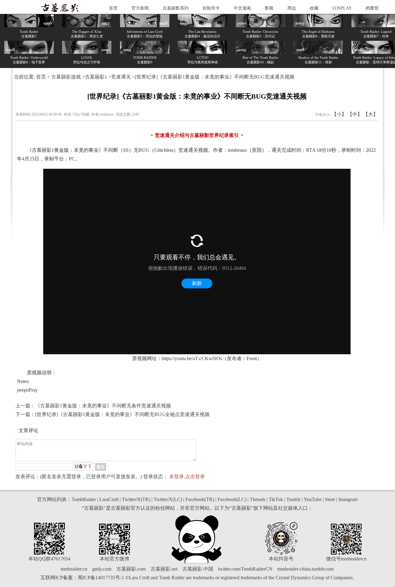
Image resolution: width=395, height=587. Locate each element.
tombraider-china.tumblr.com (305, 569)
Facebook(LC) (232, 499)
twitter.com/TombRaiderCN (245, 569)
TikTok (276, 499)
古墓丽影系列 (176, 8)
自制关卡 (211, 8)
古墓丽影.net (164, 569)
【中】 (354, 114)
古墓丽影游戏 (66, 76)
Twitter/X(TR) (136, 499)
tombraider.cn (74, 569)
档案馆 (372, 8)
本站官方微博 (114, 558)
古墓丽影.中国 (197, 569)
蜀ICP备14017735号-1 (101, 577)
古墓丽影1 (96, 76)
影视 (269, 8)
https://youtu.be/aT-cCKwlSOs (192, 358)
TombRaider (84, 499)
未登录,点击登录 (187, 476)
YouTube (313, 499)
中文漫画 (242, 8)
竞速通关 (121, 76)
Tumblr (293, 499)
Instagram (348, 499)
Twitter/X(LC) (168, 499)
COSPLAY (342, 8)
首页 (113, 8)
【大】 (370, 114)
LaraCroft (108, 499)
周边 (291, 8)
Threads (257, 499)
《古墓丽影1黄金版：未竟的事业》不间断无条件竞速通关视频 (103, 405)
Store (330, 499)
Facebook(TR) (199, 499)
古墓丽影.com (131, 569)
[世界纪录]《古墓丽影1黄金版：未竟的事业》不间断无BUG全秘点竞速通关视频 (122, 414)
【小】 (339, 114)
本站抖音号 (281, 558)
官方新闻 (140, 8)
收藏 (314, 8)
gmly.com (101, 569)
